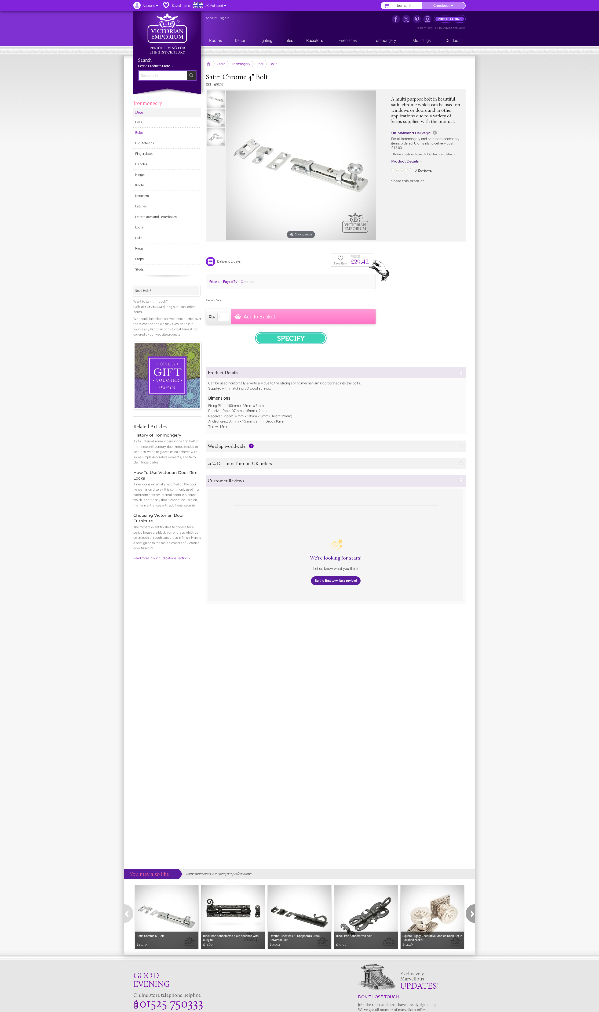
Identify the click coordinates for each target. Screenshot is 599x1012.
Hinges (140, 175)
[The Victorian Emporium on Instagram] (427, 19)
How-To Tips (434, 27)
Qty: (212, 316)
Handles (141, 164)
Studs (139, 269)
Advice (447, 27)
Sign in (224, 18)
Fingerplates (144, 153)
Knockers (142, 196)
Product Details (405, 161)
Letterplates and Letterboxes (156, 217)
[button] (336, 372)
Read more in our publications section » (161, 558)
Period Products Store (154, 66)
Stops (139, 259)
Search (145, 60)
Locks (139, 227)
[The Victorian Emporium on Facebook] (396, 19)
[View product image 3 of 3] (216, 137)
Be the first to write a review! (336, 580)
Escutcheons (144, 143)
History (421, 27)
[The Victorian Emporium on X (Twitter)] (406, 19)
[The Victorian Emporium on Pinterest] (417, 19)
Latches (141, 206)
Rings (139, 248)
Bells (138, 122)
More (461, 27)
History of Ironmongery (157, 435)
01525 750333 (171, 1003)
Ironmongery (147, 102)
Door (139, 112)
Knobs (140, 185)
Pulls (138, 238)
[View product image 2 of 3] (216, 118)
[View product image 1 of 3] (216, 99)
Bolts (139, 132)
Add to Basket (259, 317)
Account (211, 18)
